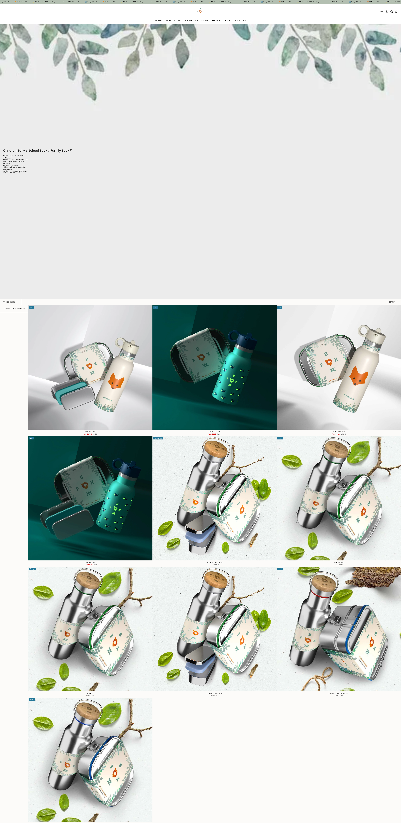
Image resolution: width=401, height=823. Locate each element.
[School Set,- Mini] (339, 498)
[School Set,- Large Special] (214, 629)
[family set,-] (90, 629)
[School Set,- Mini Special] (214, 498)
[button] (159, 20)
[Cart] (396, 11)
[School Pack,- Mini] (90, 367)
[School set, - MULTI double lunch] (339, 629)
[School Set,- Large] (90, 760)
